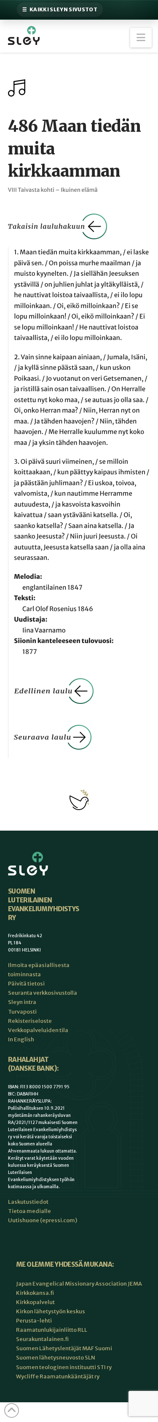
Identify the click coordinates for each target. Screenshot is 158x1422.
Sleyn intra (22, 1002)
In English (21, 1039)
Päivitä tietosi (26, 983)
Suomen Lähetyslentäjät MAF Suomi (64, 1348)
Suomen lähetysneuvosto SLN (55, 1357)
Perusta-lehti (34, 1320)
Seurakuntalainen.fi (42, 1339)
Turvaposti (22, 1011)
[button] (141, 37)
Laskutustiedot (28, 1201)
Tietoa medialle (29, 1211)
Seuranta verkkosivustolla (42, 992)
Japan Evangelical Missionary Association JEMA (79, 1283)
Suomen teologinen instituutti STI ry (64, 1367)
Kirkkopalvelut (35, 1302)
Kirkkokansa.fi (35, 1293)
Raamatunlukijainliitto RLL (51, 1329)
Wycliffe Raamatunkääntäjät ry (57, 1376)
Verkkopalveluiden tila (38, 1030)
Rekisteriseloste (30, 1021)
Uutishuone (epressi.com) (42, 1220)
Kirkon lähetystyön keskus (50, 1311)
